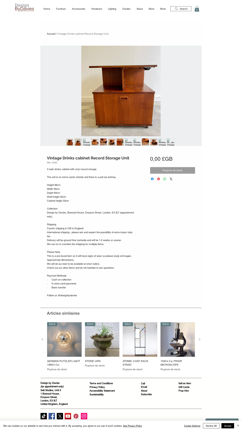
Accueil (51, 33)
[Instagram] (84, 416)
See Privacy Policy (132, 425)
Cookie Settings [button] (192, 425)
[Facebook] (52, 416)
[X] (60, 416)
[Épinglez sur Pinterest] (159, 179)
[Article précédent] (42, 339)
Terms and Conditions (101, 383)
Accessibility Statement (102, 390)
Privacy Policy (97, 387)
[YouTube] (68, 416)
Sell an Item (184, 383)
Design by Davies (50, 383)
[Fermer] (238, 425)
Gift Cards (183, 387)
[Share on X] (171, 179)
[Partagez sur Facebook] (152, 179)
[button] (61, 9)
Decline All (211, 425)
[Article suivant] (200, 339)
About (144, 390)
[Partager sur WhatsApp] (165, 179)
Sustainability (97, 394)
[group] (121, 348)
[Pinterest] (76, 416)
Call (143, 383)
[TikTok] (43, 416)
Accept (227, 425)
